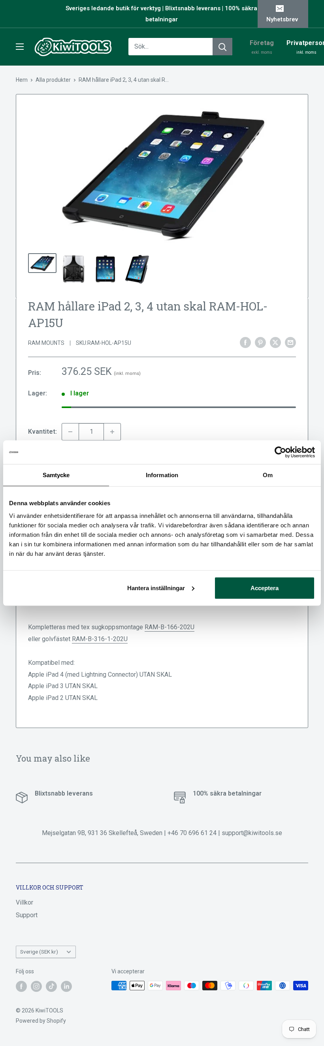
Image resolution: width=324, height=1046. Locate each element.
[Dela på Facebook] (245, 342)
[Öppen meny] (20, 46)
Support (27, 915)
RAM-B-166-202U (169, 627)
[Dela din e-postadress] (290, 342)
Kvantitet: (42, 431)
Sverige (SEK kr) (39, 951)
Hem (22, 80)
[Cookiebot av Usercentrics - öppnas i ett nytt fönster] (280, 452)
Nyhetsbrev (282, 19)
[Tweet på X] (275, 342)
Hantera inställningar (156, 587)
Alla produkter (53, 80)
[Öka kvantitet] (112, 431)
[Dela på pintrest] (260, 342)
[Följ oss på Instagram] (36, 986)
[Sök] (222, 46)
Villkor (24, 902)
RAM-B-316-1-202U (100, 639)
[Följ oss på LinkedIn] (66, 986)
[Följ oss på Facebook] (21, 986)
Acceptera (265, 587)
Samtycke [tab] (56, 475)
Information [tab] (162, 475)
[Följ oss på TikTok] (51, 986)
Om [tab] (268, 475)
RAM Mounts (46, 343)
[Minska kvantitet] (70, 431)
